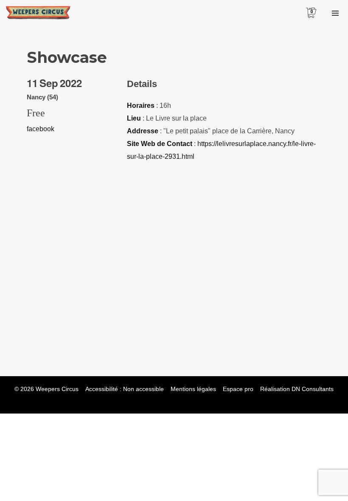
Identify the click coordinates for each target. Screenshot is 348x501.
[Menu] (335, 12)
